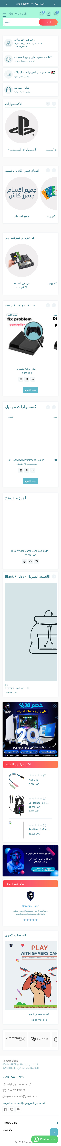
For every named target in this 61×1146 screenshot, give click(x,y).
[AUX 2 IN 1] (16, 780)
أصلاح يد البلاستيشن (26, 368)
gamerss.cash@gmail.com (21, 1096)
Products (10, 1122)
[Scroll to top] (54, 1132)
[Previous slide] (6, 3)
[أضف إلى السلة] (20, 379)
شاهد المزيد (30, 390)
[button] (6, 16)
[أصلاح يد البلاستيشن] (26, 339)
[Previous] (48, 104)
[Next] (54, 104)
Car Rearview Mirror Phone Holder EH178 (29, 460)
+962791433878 (15, 1090)
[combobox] (21, 22)
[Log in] (48, 13)
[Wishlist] (32, 379)
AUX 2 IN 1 (34, 780)
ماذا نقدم (8, 1129)
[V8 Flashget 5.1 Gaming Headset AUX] (16, 805)
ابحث (48, 22)
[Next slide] (54, 3)
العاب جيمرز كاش (39, 1013)
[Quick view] (26, 379)
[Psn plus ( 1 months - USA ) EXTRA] (16, 830)
